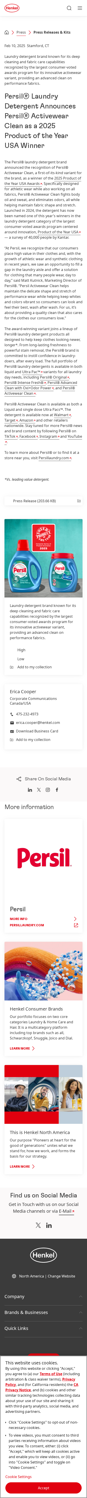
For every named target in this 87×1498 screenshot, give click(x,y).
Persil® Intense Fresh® (24, 382)
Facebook (27, 436)
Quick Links (16, 1328)
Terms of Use (51, 1373)
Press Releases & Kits (51, 32)
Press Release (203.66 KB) (34, 500)
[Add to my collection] (79, 500)
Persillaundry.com (54, 457)
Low (20, 658)
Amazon (26, 420)
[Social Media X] (38, 1225)
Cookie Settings (18, 1477)
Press (21, 32)
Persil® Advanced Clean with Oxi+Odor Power (40, 385)
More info (18, 919)
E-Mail (65, 1211)
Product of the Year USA (58, 231)
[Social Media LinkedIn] (48, 1225)
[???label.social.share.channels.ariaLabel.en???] (30, 789)
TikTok (9, 436)
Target (9, 420)
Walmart (61, 414)
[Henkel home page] (6, 32)
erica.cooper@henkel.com (38, 722)
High (21, 649)
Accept (43, 1487)
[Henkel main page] (11, 8)
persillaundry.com (27, 925)
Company (14, 1296)
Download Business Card (37, 731)
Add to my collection (34, 667)
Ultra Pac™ (31, 371)
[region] (43, 1427)
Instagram (48, 436)
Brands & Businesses (26, 1312)
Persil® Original (53, 377)
